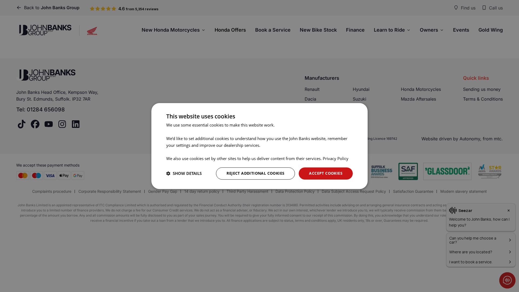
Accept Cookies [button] (325, 173)
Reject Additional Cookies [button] (255, 173)
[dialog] (259, 146)
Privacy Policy (335, 158)
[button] (184, 173)
